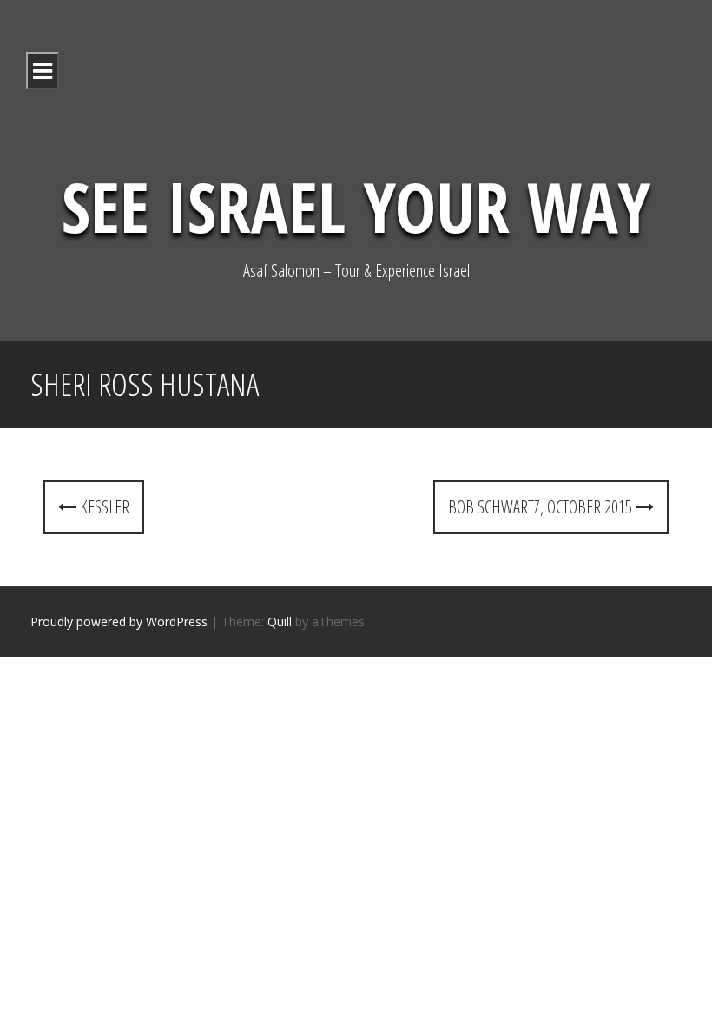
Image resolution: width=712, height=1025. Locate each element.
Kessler (102, 507)
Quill (279, 621)
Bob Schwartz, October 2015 (542, 507)
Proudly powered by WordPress (119, 621)
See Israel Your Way (356, 205)
